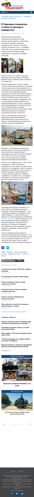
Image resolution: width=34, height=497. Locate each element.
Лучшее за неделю (17, 356)
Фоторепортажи (17, 391)
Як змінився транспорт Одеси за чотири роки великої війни (15, 328)
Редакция (21, 471)
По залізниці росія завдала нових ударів (14, 276)
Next (30, 424)
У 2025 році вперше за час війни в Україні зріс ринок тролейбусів (15, 340)
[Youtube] (22, 493)
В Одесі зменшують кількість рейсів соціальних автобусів (13, 283)
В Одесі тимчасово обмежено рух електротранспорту (12, 298)
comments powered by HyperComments (14, 312)
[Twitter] (17, 493)
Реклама (12, 471)
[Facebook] (11, 493)
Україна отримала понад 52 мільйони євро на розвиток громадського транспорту (16, 322)
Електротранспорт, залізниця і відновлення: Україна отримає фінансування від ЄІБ (16, 345)
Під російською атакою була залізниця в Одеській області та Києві (15, 305)
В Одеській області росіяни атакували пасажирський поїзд (14, 290)
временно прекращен (8, 219)
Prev (3, 424)
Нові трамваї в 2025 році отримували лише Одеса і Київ (16, 334)
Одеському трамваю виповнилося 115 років (17, 384)
